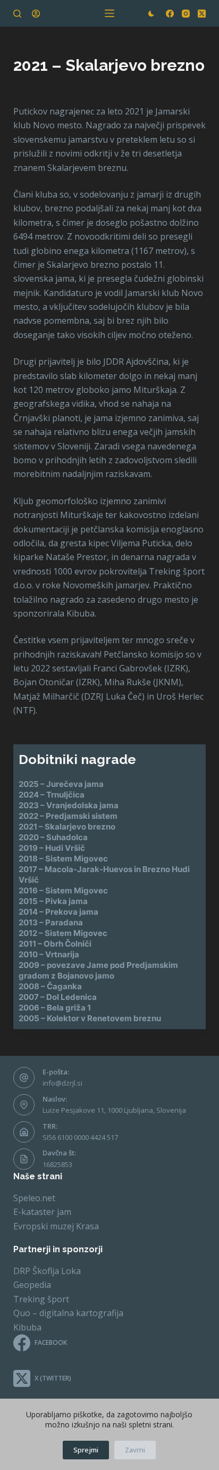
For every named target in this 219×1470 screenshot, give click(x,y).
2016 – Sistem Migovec (63, 890)
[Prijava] (36, 14)
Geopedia (32, 1285)
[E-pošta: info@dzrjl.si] (24, 1077)
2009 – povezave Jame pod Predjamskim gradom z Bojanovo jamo (98, 970)
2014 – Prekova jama (58, 912)
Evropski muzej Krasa (56, 1226)
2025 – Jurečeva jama (61, 784)
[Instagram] (186, 14)
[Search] (17, 14)
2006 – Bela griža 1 (55, 1008)
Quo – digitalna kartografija (68, 1313)
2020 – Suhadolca (53, 837)
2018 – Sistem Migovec (63, 858)
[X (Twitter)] (202, 14)
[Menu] (109, 13)
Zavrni (135, 1450)
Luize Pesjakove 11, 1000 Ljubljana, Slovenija (114, 1110)
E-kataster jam (42, 1212)
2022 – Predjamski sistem (68, 816)
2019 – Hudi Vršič (52, 848)
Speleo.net (34, 1198)
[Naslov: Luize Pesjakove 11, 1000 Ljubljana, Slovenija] (24, 1104)
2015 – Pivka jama (53, 901)
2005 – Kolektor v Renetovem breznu (90, 1018)
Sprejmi (85, 1450)
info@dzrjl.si (62, 1083)
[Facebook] (170, 14)
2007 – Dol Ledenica (58, 997)
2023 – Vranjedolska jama (69, 805)
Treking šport (41, 1299)
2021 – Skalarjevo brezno (67, 827)
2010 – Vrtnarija (49, 954)
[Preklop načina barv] (151, 14)
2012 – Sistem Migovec (63, 933)
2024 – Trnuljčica (52, 795)
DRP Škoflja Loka (47, 1271)
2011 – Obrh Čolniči (55, 944)
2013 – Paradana (51, 922)
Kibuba (27, 1327)
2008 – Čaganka (50, 986)
